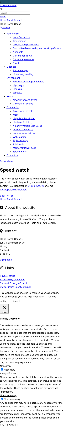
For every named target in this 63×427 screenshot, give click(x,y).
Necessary (9, 369)
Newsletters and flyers (25, 100)
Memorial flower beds (24, 147)
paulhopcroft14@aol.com (13, 189)
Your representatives (24, 133)
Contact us (12, 155)
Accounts (18, 52)
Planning (17, 89)
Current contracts (22, 55)
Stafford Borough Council (13, 283)
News (9, 96)
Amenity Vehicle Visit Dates (27, 125)
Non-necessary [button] (8, 395)
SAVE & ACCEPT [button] (9, 425)
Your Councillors (21, 37)
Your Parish (12, 33)
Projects (17, 92)
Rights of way (20, 140)
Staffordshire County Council (15, 287)
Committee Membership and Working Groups (37, 48)
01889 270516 (36, 185)
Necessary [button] (5, 366)
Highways (18, 85)
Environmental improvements (28, 81)
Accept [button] (16, 301)
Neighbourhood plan (24, 118)
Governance (19, 41)
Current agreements (23, 59)
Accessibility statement (12, 279)
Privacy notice (7, 275)
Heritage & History (23, 122)
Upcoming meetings (23, 74)
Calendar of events (23, 103)
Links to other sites (23, 129)
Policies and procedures (26, 44)
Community (12, 107)
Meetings (11, 66)
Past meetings (20, 70)
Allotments (18, 144)
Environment (13, 77)
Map (15, 114)
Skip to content (8, 5)
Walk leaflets (19, 137)
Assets (16, 63)
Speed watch (20, 151)
